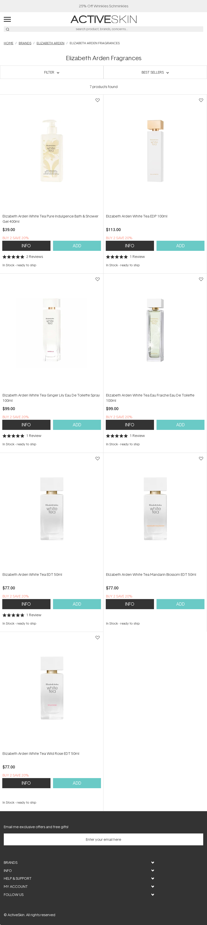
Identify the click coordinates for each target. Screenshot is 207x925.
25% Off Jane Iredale (103, 6)
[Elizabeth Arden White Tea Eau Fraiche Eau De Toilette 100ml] (155, 333)
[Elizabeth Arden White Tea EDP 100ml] (155, 154)
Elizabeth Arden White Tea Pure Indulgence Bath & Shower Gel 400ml (50, 219)
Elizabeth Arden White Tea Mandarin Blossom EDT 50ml (151, 574)
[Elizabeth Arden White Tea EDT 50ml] (52, 512)
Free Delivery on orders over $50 (103, 6)
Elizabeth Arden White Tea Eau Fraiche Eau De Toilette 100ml (150, 398)
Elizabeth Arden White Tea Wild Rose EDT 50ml (41, 753)
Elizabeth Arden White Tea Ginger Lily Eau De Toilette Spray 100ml (51, 398)
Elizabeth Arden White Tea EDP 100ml (136, 216)
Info (26, 246)
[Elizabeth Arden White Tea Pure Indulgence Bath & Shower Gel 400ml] (52, 154)
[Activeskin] (103, 18)
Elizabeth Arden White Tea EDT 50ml (32, 574)
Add (77, 246)
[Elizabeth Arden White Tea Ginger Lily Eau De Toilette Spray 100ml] (52, 333)
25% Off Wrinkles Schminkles (103, 6)
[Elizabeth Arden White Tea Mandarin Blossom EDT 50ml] (155, 512)
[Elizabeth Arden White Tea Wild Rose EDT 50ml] (52, 691)
